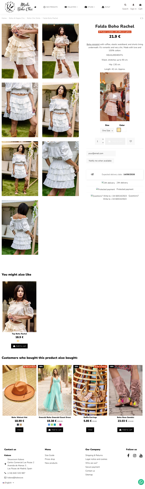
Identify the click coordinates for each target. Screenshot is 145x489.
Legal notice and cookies (96, 459)
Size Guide (49, 455)
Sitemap (89, 474)
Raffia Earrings (90, 417)
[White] (21, 341)
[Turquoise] (55, 425)
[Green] (52, 425)
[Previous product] (141, 18)
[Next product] (142, 18)
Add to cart (117, 141)
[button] (71, 7)
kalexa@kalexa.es (15, 477)
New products (51, 463)
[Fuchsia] (60, 425)
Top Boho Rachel (19, 334)
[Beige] (18, 341)
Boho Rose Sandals (125, 417)
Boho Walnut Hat (19, 417)
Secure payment (92, 467)
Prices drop (50, 459)
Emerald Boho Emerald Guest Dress (55, 417)
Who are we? (91, 463)
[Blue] (49, 425)
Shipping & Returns (94, 455)
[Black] (18, 425)
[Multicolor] (58, 425)
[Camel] (21, 425)
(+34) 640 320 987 (16, 473)
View (19, 429)
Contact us (90, 470)
